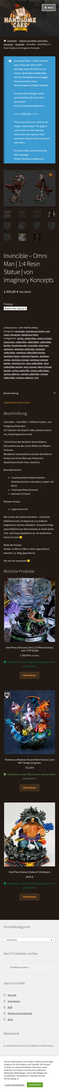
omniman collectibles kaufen (30, 352)
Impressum (14, 1001)
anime (20, 338)
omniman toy (18, 363)
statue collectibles (39, 370)
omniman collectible (24, 349)
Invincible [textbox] (28, 939)
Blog (10, 1019)
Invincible (19, 44)
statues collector (24, 377)
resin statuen (30, 367)
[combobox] (30, 939)
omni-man (43, 345)
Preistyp (8, 304)
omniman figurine (29, 356)
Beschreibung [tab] (11, 393)
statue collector (12, 374)
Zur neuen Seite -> (23, 60)
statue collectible (20, 370)
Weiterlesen (29, 675)
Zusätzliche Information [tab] (17, 402)
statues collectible (30, 374)
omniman (8, 349)
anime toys (9, 342)
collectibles (33, 342)
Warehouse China (29, 334)
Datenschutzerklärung (20, 1013)
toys (36, 377)
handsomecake (19, 345)
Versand (12, 995)
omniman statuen (20, 359)
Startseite (12, 40)
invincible (32, 345)
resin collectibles (34, 363)
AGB (10, 1007)
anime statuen (44, 338)
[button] (50, 174)
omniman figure (12, 356)
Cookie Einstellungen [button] (15, 1084)
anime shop (30, 338)
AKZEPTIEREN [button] (35, 1084)
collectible (21, 342)
